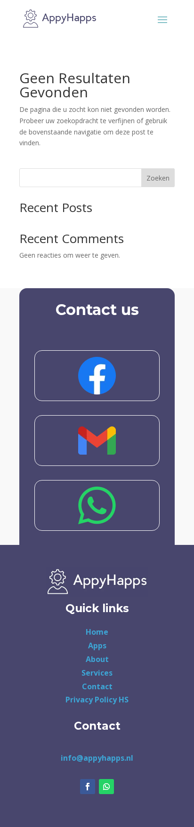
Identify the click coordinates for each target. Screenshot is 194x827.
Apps (97, 645)
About (97, 659)
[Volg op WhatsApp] (106, 786)
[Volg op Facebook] (87, 786)
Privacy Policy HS (97, 699)
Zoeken (158, 177)
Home (97, 632)
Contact (97, 686)
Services (97, 673)
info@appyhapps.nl (97, 758)
